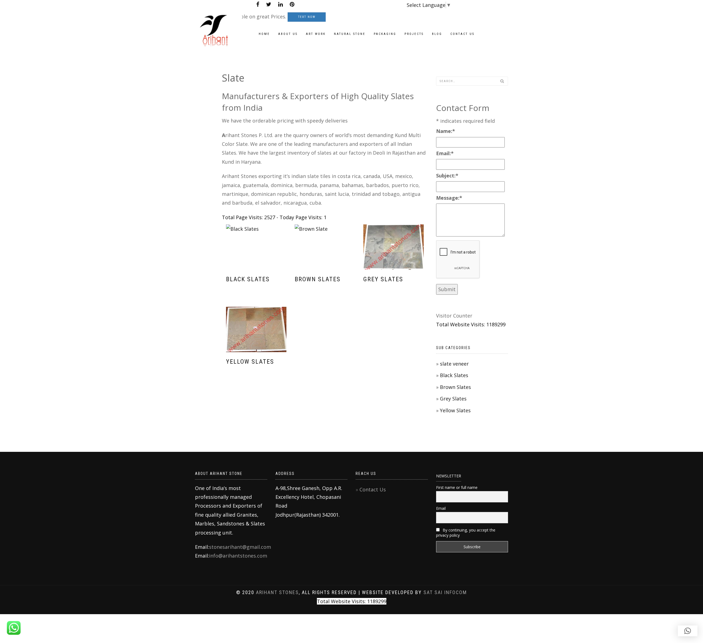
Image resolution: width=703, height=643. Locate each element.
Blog (437, 34)
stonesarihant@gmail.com (240, 547)
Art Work (316, 34)
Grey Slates (383, 279)
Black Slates (248, 279)
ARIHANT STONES (277, 592)
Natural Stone (350, 34)
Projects (414, 34)
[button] (688, 630)
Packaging (385, 34)
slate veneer (454, 363)
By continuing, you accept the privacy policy (465, 532)
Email (441, 508)
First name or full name (457, 487)
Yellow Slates (250, 361)
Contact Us (372, 489)
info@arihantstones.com (238, 555)
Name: (445, 131)
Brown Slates (318, 279)
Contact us (462, 34)
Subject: (447, 175)
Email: (445, 153)
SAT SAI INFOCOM (445, 592)
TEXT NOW (291, 17)
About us (288, 34)
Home (264, 34)
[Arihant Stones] (218, 16)
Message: (449, 197)
